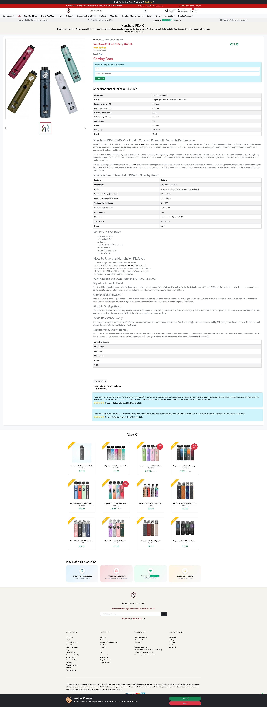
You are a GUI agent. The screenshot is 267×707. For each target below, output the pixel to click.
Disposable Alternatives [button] (85, 16)
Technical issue (140, 645)
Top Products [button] (8, 16)
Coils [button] (149, 16)
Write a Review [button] (100, 381)
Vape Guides (153, 5)
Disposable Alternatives (109, 642)
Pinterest (172, 647)
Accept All (185, 698)
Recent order (139, 640)
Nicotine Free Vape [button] (47, 16)
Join (163, 614)
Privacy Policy (126, 618)
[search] (145, 11)
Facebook (172, 637)
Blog (147, 5)
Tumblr (171, 645)
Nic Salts (103, 645)
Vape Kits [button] (114, 16)
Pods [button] (59, 16)
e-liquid (131, 265)
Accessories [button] (169, 16)
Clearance (104, 657)
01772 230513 (184, 5)
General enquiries (141, 647)
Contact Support (72, 642)
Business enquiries (141, 637)
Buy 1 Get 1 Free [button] (30, 16)
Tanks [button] (158, 16)
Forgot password (72, 647)
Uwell (101, 54)
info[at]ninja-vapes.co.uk (144, 652)
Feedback (138, 642)
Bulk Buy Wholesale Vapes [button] (132, 16)
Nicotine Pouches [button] (184, 16)
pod (134, 165)
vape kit (142, 144)
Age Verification (71, 665)
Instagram (172, 640)
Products (97, 40)
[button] (149, 48)
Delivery (161, 5)
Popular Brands (106, 660)
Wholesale (104, 640)
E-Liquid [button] (69, 16)
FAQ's (68, 640)
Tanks (102, 652)
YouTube (172, 642)
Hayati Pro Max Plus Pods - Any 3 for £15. (132, 2)
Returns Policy (71, 660)
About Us (69, 637)
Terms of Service (136, 618)
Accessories (104, 655)
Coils (102, 650)
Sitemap (69, 667)
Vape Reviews (105, 662)
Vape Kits (109, 40)
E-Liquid (103, 637)
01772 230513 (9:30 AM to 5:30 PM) (148, 650)
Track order (141, 5)
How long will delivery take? (145, 655)
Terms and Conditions (74, 655)
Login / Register (71, 645)
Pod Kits (119, 40)
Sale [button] (19, 16)
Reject (185, 703)
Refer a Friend (71, 670)
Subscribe (100, 78)
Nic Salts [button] (102, 16)
